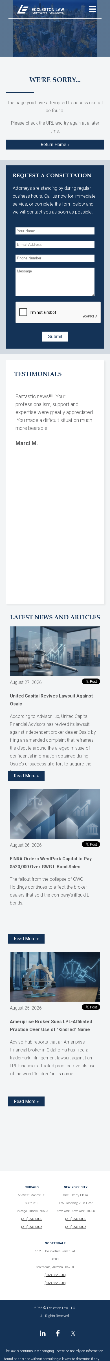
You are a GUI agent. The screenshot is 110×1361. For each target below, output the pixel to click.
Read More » (26, 775)
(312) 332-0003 (31, 1227)
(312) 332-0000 (31, 1219)
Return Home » (55, 144)
